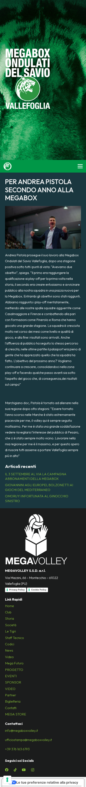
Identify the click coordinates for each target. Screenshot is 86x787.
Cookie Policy (38, 589)
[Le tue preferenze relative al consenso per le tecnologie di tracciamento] (7, 780)
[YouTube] (24, 769)
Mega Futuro (14, 663)
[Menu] (80, 166)
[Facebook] (6, 769)
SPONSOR (13, 682)
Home (9, 606)
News (9, 650)
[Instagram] (32, 770)
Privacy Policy (17, 589)
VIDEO (10, 689)
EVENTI (11, 676)
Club (8, 612)
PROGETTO (14, 670)
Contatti (10, 708)
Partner (10, 695)
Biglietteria (12, 701)
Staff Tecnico (14, 638)
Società (10, 625)
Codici (9, 644)
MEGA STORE (15, 714)
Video (9, 657)
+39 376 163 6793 (17, 749)
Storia (9, 618)
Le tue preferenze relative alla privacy (47, 782)
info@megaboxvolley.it (21, 730)
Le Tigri (10, 631)
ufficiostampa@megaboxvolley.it (28, 740)
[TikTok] (15, 769)
